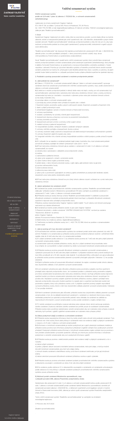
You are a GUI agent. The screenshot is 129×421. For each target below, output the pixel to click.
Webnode (20, 418)
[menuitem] (14, 197)
